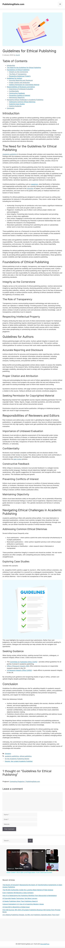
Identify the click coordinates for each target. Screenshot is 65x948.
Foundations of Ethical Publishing (18, 70)
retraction (30, 188)
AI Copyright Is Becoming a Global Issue (16, 907)
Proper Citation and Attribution (19, 82)
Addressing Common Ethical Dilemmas (22, 102)
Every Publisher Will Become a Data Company (18, 893)
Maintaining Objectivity (17, 97)
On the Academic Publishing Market (17, 759)
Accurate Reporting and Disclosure (21, 80)
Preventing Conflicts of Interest (19, 95)
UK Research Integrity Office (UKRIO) (19, 670)
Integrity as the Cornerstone (18, 72)
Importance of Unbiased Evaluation (21, 89)
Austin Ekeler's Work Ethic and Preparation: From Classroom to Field (26, 852)
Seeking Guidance (15, 106)
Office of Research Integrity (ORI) (18, 666)
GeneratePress (44, 944)
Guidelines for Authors (14, 78)
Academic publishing (10, 154)
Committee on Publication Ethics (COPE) (23, 662)
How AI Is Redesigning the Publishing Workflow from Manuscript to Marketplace (30, 895)
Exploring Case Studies (17, 104)
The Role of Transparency (17, 74)
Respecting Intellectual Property (20, 76)
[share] (42, 851)
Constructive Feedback (17, 93)
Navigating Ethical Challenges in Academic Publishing (25, 100)
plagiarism (34, 184)
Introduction (11, 65)
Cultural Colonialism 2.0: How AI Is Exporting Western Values (23, 904)
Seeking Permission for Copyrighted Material (24, 85)
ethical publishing (25, 756)
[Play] (52, 866)
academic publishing (12, 756)
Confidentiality (14, 91)
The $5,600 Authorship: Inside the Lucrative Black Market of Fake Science (28, 890)
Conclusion (10, 108)
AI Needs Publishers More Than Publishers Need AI (20, 901)
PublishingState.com (13, 4)
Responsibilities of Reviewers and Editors (21, 87)
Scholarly (8, 753)
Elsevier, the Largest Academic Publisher (19, 761)
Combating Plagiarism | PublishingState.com (25, 781)
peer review (18, 459)
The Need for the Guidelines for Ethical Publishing (24, 67)
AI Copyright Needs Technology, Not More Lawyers (20, 898)
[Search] (30, 841)
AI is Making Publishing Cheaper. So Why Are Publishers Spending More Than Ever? (31, 915)
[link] (9, 852)
